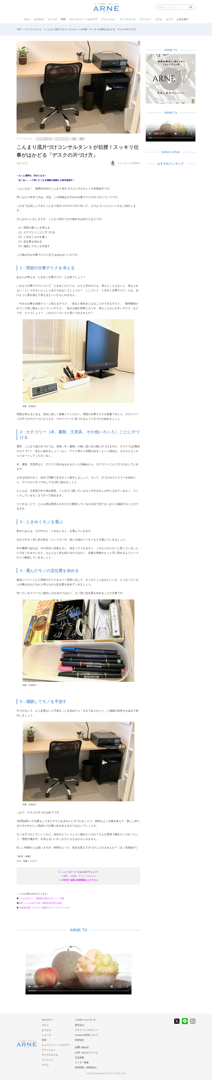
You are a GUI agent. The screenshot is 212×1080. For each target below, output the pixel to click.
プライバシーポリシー (86, 1030)
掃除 (81, 139)
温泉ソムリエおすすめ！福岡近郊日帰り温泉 (40, 903)
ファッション (108, 19)
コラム (158, 19)
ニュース (52, 19)
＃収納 (73, 876)
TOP (19, 29)
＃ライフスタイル (87, 876)
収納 (74, 139)
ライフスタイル (127, 19)
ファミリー (145, 19)
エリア (169, 19)
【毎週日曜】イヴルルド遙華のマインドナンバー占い (44, 907)
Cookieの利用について (86, 1035)
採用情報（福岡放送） (86, 1067)
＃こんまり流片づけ (67, 872)
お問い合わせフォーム (86, 1052)
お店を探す (182, 19)
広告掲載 (79, 1057)
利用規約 (79, 1040)
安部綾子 (33, 861)
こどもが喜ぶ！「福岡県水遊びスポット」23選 (41, 898)
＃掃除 (64, 876)
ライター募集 (82, 1062)
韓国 (63, 19)
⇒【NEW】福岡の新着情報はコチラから (78, 880)
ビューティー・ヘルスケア (83, 19)
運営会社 (79, 1025)
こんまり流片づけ (44, 139)
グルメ (27, 19)
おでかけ (39, 19)
